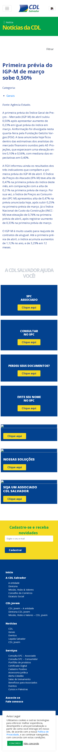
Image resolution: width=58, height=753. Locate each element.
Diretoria (13, 586)
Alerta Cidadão (16, 675)
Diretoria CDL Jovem (19, 611)
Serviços (11, 650)
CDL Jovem (13, 603)
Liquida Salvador (16, 638)
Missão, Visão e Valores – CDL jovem (28, 615)
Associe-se (13, 697)
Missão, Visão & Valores (21, 589)
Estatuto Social (16, 596)
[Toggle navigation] (7, 8)
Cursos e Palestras (18, 689)
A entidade (13, 582)
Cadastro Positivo (17, 669)
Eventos (12, 635)
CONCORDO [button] (15, 743)
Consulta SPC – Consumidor (23, 659)
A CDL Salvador (16, 578)
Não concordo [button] (31, 743)
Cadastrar (15, 550)
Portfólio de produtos (19, 662)
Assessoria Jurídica (18, 672)
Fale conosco (14, 701)
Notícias (11, 623)
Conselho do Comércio (20, 593)
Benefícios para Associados (22, 682)
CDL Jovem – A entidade (21, 608)
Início (9, 572)
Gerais (10, 96)
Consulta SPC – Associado (22, 655)
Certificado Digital (17, 665)
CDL (10, 628)
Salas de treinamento (19, 679)
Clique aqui (29, 307)
